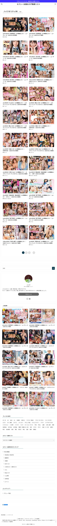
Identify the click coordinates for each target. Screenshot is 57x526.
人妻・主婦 (48, 424)
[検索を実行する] (53, 268)
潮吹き (51, 427)
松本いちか (7, 463)
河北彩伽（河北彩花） (9, 455)
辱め (24, 429)
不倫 (35, 424)
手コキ (35, 427)
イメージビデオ (48, 420)
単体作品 (4, 427)
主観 (43, 424)
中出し (39, 424)
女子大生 (10, 427)
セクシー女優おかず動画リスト (28, 4)
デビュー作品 (27, 422)
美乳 (16, 429)
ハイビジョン (5, 424)
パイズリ (17, 424)
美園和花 (7, 458)
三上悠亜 (7, 475)
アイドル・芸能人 (30, 420)
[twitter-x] (27, 299)
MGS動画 (37, 518)
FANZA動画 (6, 452)
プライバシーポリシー (29, 518)
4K (7, 420)
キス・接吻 (9, 422)
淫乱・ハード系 (45, 427)
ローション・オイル (29, 424)
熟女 (4, 429)
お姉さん (23, 420)
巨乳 (31, 427)
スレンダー (21, 422)
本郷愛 (6, 461)
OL (14, 420)
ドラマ (42, 422)
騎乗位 (34, 429)
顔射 (31, 429)
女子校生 (15, 427)
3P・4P (4, 420)
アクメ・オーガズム (39, 420)
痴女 (12, 429)
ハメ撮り (11, 424)
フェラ (21, 424)
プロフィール (28, 294)
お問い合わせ (20, 518)
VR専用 (18, 420)
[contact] (30, 299)
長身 (27, 429)
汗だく (39, 427)
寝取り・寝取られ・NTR (23, 427)
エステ (4, 422)
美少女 (19, 429)
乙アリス (7, 481)
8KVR (11, 420)
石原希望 (7, 478)
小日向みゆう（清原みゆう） (11, 466)
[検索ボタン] (1, 4)
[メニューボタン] (55, 4)
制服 (53, 424)
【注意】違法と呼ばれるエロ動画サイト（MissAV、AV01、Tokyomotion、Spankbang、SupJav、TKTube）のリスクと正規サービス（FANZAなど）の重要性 (28, 521)
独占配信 (8, 429)
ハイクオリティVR (48, 422)
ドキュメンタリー (35, 422)
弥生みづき (7, 472)
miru (6, 469)
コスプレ (15, 422)
